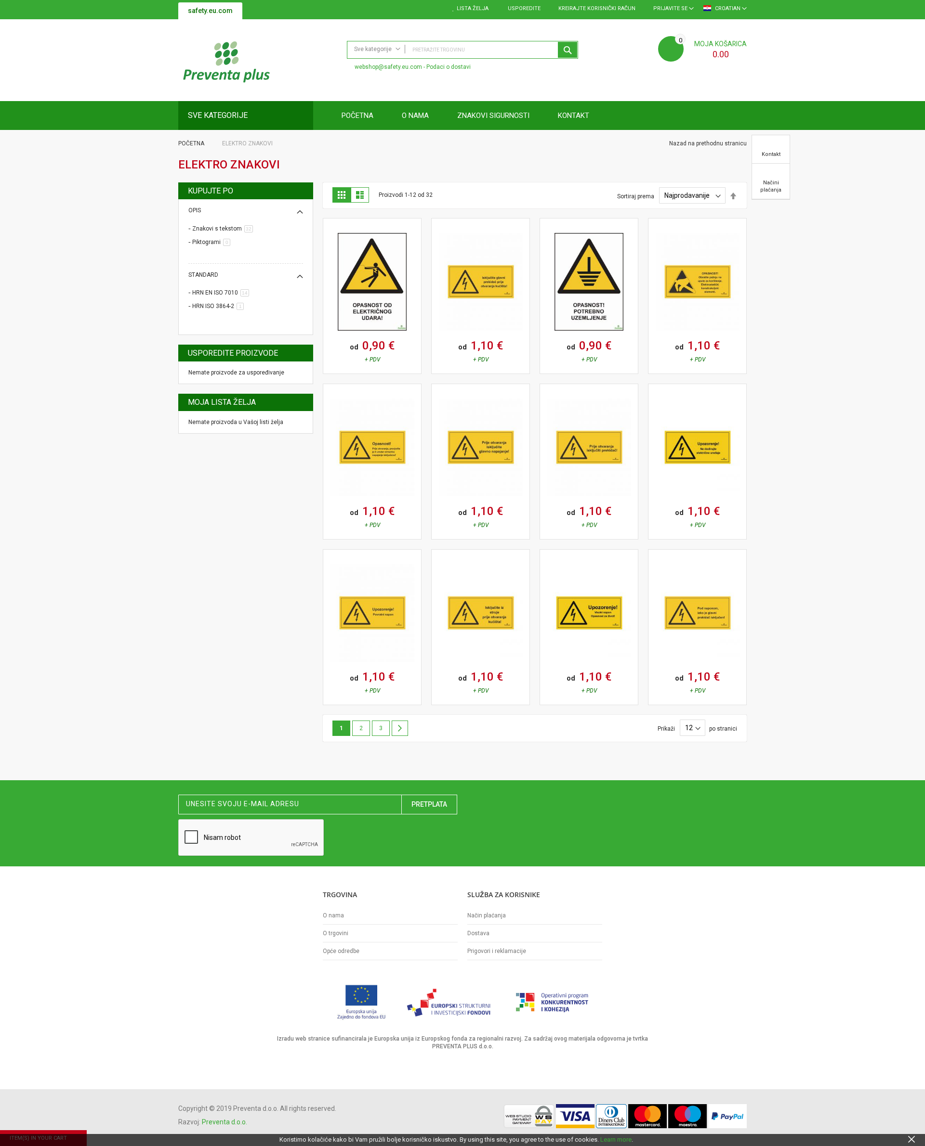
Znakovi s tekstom (224, 228)
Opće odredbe (341, 951)
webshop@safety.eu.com (388, 67)
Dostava (478, 933)
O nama (333, 915)
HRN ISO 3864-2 (219, 306)
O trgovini (335, 933)
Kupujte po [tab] (210, 190)
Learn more (616, 1139)
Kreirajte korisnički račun (596, 8)
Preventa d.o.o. (224, 1122)
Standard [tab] (203, 274)
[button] (330, 260)
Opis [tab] (194, 210)
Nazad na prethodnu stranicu (707, 143)
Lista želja (473, 8)
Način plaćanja (486, 915)
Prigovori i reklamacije (496, 951)
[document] (462, 1139)
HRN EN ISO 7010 (222, 292)
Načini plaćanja (770, 186)
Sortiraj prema (635, 196)
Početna (192, 143)
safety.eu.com (210, 10)
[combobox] (462, 49)
